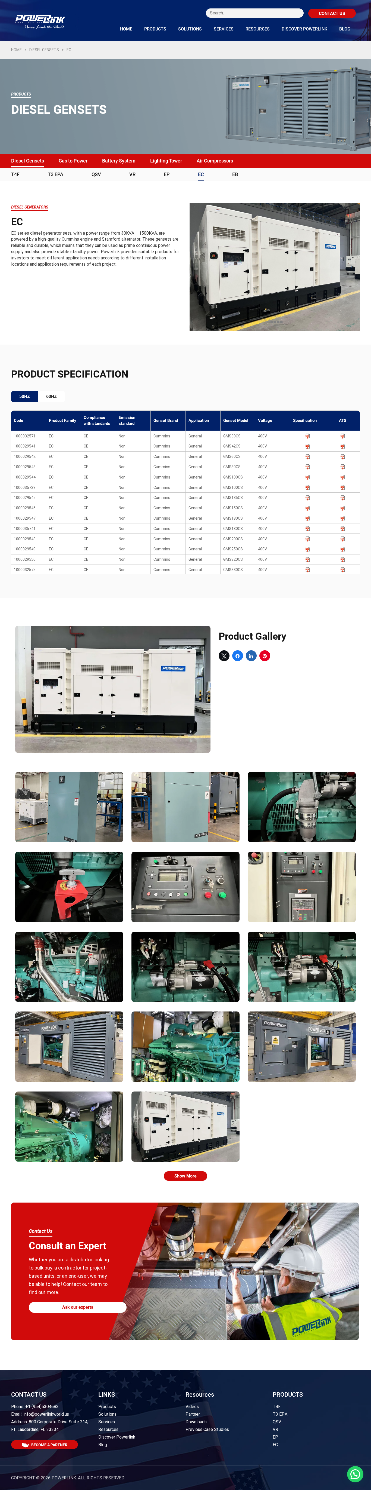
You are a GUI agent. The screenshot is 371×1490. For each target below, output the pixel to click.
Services (224, 29)
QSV (96, 174)
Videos (192, 1406)
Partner (193, 1414)
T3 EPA (55, 174)
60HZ (51, 396)
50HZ (24, 396)
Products (155, 29)
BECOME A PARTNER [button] (49, 1445)
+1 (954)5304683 (42, 1406)
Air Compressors (215, 161)
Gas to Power (73, 161)
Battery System (119, 161)
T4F (15, 174)
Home (126, 29)
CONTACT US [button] (332, 13)
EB (235, 174)
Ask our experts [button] (77, 1307)
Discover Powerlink (304, 29)
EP (167, 174)
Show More (185, 1176)
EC (201, 174)
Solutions (190, 29)
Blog (344, 29)
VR (132, 174)
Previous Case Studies (207, 1429)
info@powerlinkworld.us (46, 1414)
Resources (258, 29)
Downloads (196, 1421)
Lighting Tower (166, 161)
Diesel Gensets (44, 50)
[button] (355, 1474)
